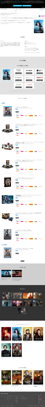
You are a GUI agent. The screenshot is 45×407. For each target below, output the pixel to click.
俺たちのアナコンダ (4, 385)
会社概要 (17, 397)
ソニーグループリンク (23, 397)
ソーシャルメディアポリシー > (40, 403)
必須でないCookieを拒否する (27, 5)
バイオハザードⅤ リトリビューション (6, 358)
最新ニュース (17, 398)
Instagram (43, 16)
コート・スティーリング (26, 385)
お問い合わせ (17, 401)
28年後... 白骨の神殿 (15, 385)
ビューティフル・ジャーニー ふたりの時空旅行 (38, 386)
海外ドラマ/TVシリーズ (9, 398)
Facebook (40, 16)
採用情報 (17, 400)
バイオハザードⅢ (25, 341)
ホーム (1, 396)
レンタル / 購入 (18, 73)
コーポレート (16, 10)
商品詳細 (17, 129)
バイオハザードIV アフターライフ (38, 341)
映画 (4, 396)
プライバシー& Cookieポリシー (19, 1)
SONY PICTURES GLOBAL (24, 398)
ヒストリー (17, 399)
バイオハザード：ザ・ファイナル (17, 357)
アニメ (8, 399)
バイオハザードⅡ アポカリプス (17, 341)
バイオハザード (3, 341)
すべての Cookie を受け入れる (17, 5)
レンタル (29, 73)
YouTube (42, 16)
